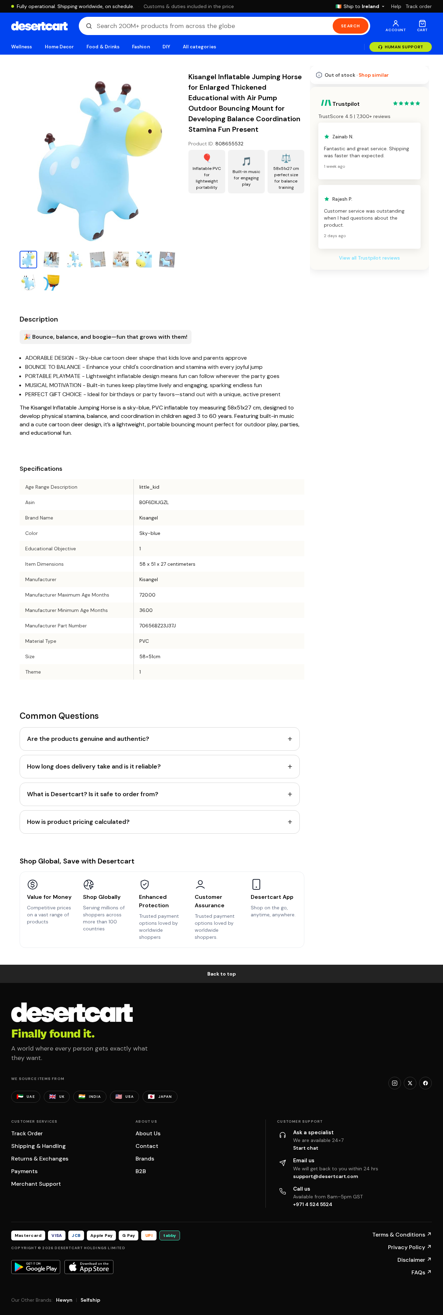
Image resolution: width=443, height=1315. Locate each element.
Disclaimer (414, 1260)
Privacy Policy (410, 1247)
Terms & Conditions (402, 1234)
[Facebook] (425, 1083)
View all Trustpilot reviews (369, 258)
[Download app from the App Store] (88, 1267)
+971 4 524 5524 (312, 1204)
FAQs (421, 1272)
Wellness (21, 47)
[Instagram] (394, 1083)
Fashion (141, 47)
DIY (166, 47)
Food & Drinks (102, 47)
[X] (410, 1083)
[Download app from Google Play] (35, 1267)
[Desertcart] (39, 25)
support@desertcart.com (325, 1176)
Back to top (221, 974)
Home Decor (59, 47)
